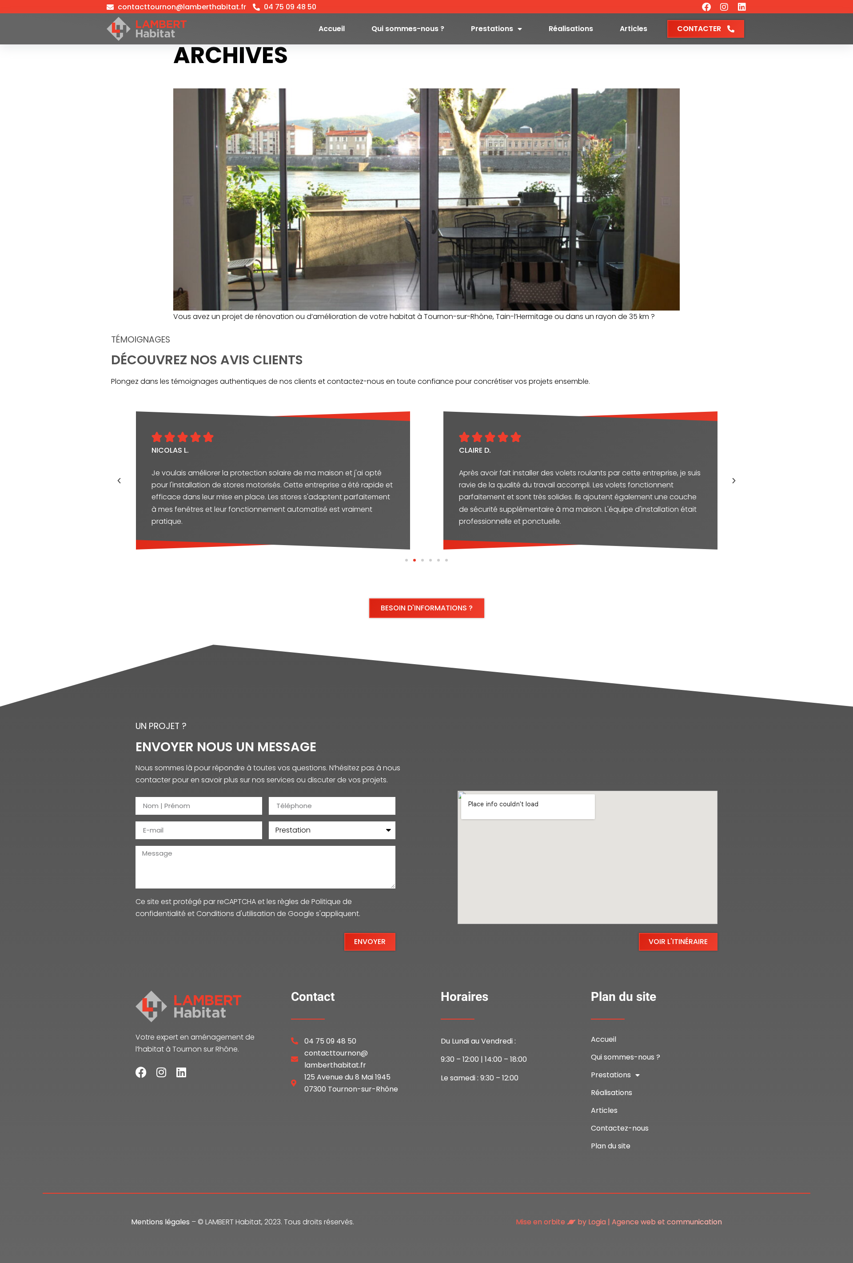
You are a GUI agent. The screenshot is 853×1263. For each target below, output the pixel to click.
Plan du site (610, 1146)
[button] (119, 480)
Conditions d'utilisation (235, 913)
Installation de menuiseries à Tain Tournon (325, 75)
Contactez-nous (620, 1128)
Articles (633, 29)
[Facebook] (706, 7)
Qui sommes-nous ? (407, 29)
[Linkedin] (741, 7)
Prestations (492, 29)
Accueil (332, 29)
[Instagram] (724, 7)
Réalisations (571, 29)
